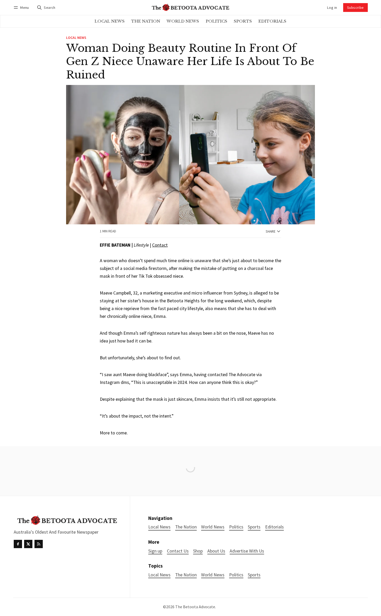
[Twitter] (28, 544)
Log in (332, 7)
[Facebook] (18, 544)
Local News (76, 38)
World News (212, 575)
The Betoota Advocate (195, 606)
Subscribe (355, 7)
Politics (236, 575)
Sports (254, 575)
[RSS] (38, 544)
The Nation (186, 575)
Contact (160, 245)
